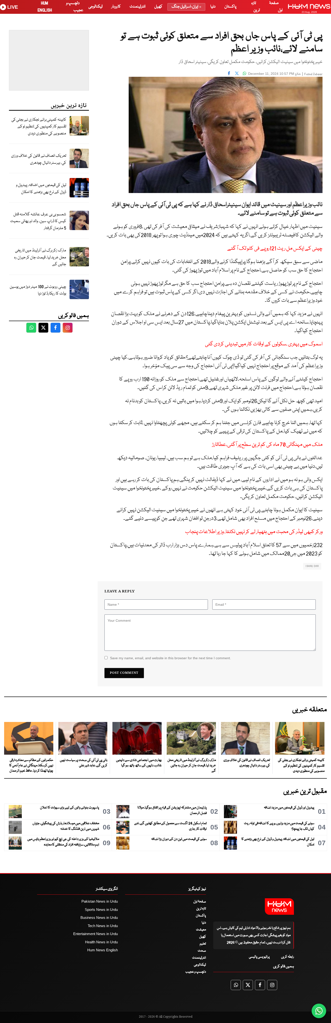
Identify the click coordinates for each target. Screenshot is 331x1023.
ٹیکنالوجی (95, 7)
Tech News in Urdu (103, 926)
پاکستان (230, 7)
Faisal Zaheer (313, 74)
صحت (202, 950)
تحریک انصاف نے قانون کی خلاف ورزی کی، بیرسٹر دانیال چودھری (38, 159)
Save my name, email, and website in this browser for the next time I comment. (170, 658)
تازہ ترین (201, 908)
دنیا (212, 7)
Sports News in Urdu (101, 909)
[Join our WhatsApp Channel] (319, 1011)
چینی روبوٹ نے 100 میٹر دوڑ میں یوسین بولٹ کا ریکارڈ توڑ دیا (38, 290)
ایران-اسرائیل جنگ (185, 7)
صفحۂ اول (199, 901)
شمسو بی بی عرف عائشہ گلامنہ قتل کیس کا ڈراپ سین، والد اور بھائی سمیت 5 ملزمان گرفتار (38, 221)
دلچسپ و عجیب (195, 972)
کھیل (158, 7)
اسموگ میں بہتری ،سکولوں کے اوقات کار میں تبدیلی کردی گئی (264, 344)
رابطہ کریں (287, 957)
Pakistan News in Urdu (99, 901)
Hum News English (102, 950)
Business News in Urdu (99, 917)
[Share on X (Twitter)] (236, 73)
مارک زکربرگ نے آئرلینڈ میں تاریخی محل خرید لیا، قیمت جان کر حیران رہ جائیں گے (40, 257)
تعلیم (203, 943)
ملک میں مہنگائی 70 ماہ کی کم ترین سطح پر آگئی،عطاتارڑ (267, 445)
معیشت (201, 929)
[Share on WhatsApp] (244, 73)
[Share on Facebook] (229, 73)
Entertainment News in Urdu (95, 934)
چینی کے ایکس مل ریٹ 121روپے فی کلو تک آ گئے (275, 249)
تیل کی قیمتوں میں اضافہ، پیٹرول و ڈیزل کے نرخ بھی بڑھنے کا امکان (41, 188)
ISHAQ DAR (312, 566)
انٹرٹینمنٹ (137, 7)
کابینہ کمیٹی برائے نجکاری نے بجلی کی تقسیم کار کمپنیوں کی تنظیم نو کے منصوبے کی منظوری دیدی (38, 127)
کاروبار (116, 7)
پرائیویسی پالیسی (259, 957)
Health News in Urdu (101, 942)
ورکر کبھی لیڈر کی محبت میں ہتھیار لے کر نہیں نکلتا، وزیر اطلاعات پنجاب (254, 532)
